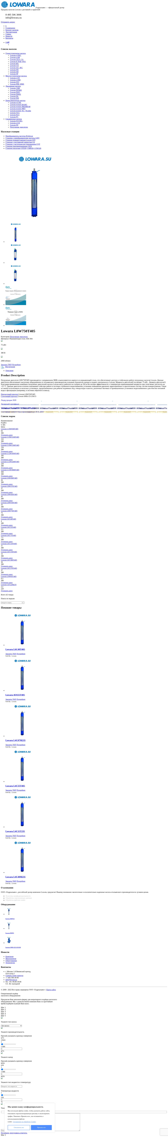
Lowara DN (14, 98)
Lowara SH (14, 72)
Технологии (10, 963)
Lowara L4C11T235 (15, 831)
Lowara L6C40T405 (8, 519)
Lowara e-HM (15, 80)
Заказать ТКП (6, 365)
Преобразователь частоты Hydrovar (19, 136)
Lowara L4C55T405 (15, 786)
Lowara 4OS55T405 (15, 695)
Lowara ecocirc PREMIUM (20, 107)
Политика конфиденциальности (18, 896)
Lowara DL (14, 96)
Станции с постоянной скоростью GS (20, 142)
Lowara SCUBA (16, 121)
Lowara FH (14, 70)
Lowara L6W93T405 (8, 576)
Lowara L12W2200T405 (10, 462)
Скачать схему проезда (14, 976)
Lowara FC (14, 117)
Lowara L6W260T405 (9, 478)
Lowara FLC (15, 115)
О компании (10, 28)
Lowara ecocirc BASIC (18, 105)
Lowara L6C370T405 (9, 568)
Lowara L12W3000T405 (10, 470)
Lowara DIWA (15, 94)
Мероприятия (10, 959)
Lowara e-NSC (15, 55)
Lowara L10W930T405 (9, 429)
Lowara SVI (14, 82)
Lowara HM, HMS (17, 84)
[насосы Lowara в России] (18, 8)
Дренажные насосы (13, 86)
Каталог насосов (11, 30)
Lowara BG (14, 64)
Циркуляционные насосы (15, 100)
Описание (9, 371)
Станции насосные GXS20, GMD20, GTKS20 (23, 148)
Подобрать (5, 1133)
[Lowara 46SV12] (8, 914)
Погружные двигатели (19, 127)
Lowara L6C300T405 (9, 560)
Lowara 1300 (15, 88)
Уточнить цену (7, 435)
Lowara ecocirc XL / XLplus (20, 111)
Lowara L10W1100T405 (10, 437)
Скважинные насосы (13, 119)
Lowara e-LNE (15, 103)
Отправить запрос (8, 22)
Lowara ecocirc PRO (17, 109)
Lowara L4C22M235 (8, 585)
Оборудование (11, 961)
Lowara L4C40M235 (15, 877)
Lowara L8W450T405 (9, 494)
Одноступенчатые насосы (15, 53)
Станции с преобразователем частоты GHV (22, 138)
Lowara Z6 (14, 125)
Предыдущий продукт (10, 394)
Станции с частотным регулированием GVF (22, 144)
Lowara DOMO (16, 90)
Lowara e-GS (15, 123)
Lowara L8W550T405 (9, 503)
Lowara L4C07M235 (15, 740)
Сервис (8, 34)
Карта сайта (51, 990)
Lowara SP (14, 74)
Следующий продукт (9, 396)
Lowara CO (14, 66)
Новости (8, 36)
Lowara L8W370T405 (9, 486)
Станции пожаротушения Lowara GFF (20, 140)
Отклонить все (19, 1127)
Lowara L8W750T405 (9, 511)
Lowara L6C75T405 (8, 535)
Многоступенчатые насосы (16, 76)
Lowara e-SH (15, 57)
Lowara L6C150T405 (9, 552)
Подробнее (16, 365)
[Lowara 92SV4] (8, 928)
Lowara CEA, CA (16, 59)
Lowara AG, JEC (16, 68)
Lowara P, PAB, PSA (18, 62)
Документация (11, 32)
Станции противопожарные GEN (18, 146)
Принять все (41, 1127)
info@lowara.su (11, 980)
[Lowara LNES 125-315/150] (8, 943)
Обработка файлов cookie (15, 900)
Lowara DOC (15, 92)
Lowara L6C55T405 (8, 527)
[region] (30, 1117)
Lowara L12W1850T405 (10, 453)
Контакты (9, 38)
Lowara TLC (15, 113)
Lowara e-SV (15, 78)
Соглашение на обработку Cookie (24, 1122)
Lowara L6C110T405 (9, 544)
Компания (9, 957)
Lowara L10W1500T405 (10, 445)
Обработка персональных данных (18, 898)
